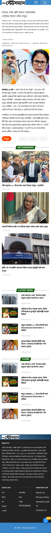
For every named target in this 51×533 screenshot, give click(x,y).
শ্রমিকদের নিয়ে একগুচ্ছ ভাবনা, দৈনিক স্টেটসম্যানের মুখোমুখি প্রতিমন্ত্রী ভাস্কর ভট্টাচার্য (35, 311)
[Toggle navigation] (36, 2)
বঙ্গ (3, 501)
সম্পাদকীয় (22, 492)
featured (32, 139)
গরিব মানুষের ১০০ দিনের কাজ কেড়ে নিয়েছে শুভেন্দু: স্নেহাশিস (23, 185)
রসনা (20, 497)
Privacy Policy (42, 497)
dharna (23, 139)
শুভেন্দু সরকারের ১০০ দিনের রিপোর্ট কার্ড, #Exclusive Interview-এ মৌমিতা (34, 327)
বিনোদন (4, 506)
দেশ (3, 492)
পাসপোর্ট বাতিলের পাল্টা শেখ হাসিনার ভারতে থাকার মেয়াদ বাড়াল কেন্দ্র (25, 226)
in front (43, 139)
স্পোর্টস (4, 511)
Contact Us (41, 510)
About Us (5, 443)
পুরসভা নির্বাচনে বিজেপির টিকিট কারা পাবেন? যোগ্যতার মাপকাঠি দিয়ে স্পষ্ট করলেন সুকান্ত (33, 344)
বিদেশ (3, 497)
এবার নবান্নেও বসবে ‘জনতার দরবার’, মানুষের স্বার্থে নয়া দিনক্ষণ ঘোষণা (33, 296)
